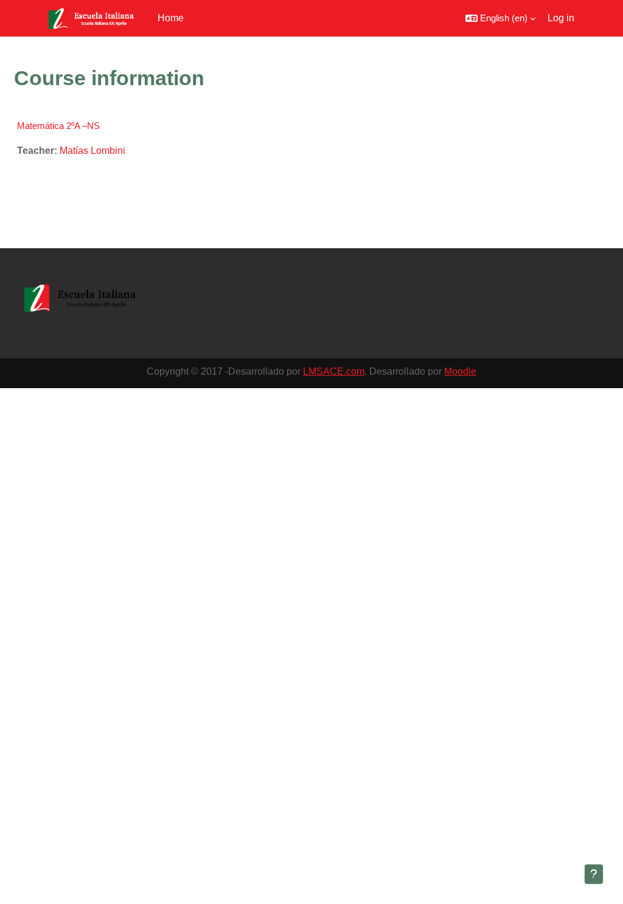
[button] (500, 18)
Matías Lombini (92, 150)
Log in (561, 18)
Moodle (460, 371)
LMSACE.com (333, 371)
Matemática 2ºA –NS (58, 125)
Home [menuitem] (171, 18)
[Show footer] (594, 874)
